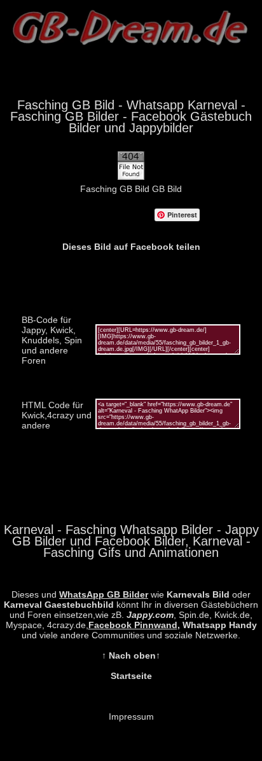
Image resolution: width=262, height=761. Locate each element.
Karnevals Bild (198, 594)
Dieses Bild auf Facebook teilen (131, 247)
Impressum (131, 716)
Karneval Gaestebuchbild (59, 605)
